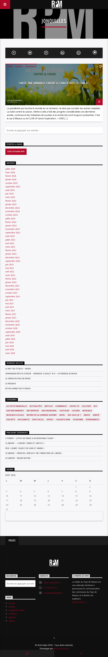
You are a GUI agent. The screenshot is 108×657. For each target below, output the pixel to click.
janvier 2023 (10, 253)
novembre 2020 (12, 324)
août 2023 (10, 236)
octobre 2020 (11, 328)
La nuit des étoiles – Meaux (18, 368)
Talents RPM (63, 419)
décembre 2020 (12, 321)
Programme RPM (16, 610)
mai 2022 (9, 268)
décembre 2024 (12, 207)
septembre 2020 (12, 332)
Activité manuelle (16, 406)
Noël (62, 415)
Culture (86, 406)
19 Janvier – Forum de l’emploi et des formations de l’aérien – (34, 453)
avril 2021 (9, 307)
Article (49, 406)
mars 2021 (10, 310)
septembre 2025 (12, 186)
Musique (87, 410)
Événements (92, 419)
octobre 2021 (11, 292)
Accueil (12, 603)
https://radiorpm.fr (52, 582)
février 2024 (10, 222)
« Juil (7, 516)
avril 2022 (9, 271)
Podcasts (13, 613)
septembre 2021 (12, 296)
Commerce (61, 406)
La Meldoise (10, 383)
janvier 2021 (10, 317)
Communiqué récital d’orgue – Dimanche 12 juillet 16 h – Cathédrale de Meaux (41, 373)
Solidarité (30, 66)
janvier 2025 (10, 204)
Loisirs (76, 410)
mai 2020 (9, 346)
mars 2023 (10, 246)
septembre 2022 (12, 261)
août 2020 (10, 335)
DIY (95, 406)
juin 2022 (9, 264)
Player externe (79, 602)
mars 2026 (10, 172)
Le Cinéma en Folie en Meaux (18, 378)
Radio (87, 415)
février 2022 (10, 278)
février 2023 (10, 250)
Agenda (12, 617)
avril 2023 (9, 243)
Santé (9, 66)
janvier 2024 (10, 225)
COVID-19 (74, 406)
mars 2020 (10, 353)
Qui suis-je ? (74, 415)
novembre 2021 (12, 289)
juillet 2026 (10, 169)
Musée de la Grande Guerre (42, 415)
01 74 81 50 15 (50, 587)
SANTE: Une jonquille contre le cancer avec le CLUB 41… (55, 83)
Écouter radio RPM (16, 151)
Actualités (36, 406)
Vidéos (12, 621)
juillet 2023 (10, 239)
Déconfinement (15, 410)
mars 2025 (10, 197)
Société (19, 66)
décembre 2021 (12, 285)
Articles (12, 606)
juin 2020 (9, 342)
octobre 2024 (11, 215)
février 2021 (10, 314)
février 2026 (10, 176)
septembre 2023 (12, 232)
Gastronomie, (49, 410)
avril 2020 (9, 349)
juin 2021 (9, 300)
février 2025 (10, 200)
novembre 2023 (12, 229)
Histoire (64, 410)
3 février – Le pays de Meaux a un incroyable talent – (30, 438)
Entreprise (33, 410)
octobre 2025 (11, 183)
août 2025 (10, 190)
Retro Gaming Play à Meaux (18, 388)
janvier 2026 (10, 179)
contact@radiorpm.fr (53, 593)
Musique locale (15, 415)
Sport (50, 419)
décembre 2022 (12, 257)
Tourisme (78, 419)
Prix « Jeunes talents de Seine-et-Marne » (25, 448)
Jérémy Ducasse (60, 648)
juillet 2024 (10, 218)
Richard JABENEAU (15, 100)
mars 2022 (10, 275)
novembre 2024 (12, 211)
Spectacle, (38, 419)
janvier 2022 (10, 282)
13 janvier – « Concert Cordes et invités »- (25, 443)
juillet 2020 (10, 339)
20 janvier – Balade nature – (18, 458)
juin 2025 (9, 193)
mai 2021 (9, 303)
